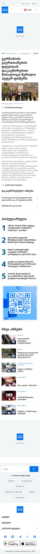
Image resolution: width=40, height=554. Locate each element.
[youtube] (34, 536)
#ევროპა (11, 481)
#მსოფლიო (20, 486)
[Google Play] (12, 543)
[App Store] (28, 543)
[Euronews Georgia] (5, 10)
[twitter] (27, 536)
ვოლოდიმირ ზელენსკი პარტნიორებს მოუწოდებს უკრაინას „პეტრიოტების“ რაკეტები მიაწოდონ (27, 341)
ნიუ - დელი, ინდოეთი (27, 385)
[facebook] (5, 536)
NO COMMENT (22, 377)
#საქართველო (26, 481)
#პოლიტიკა (20, 497)
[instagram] (12, 536)
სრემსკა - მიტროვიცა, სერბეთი (27, 412)
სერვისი (6, 522)
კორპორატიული (11, 528)
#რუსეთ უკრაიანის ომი (13, 492)
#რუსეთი (32, 492)
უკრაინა (20, 335)
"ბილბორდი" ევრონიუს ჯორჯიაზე (25, 364)
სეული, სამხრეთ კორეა (25, 370)
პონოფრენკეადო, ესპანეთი (26, 398)
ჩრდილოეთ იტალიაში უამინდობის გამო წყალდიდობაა (28, 355)
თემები (6, 516)
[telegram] (20, 536)
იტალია (20, 349)
